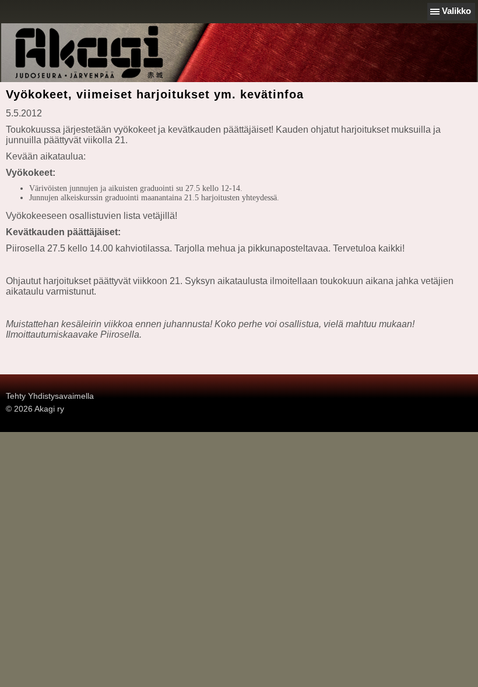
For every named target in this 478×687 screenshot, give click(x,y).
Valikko (456, 11)
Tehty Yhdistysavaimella (50, 396)
